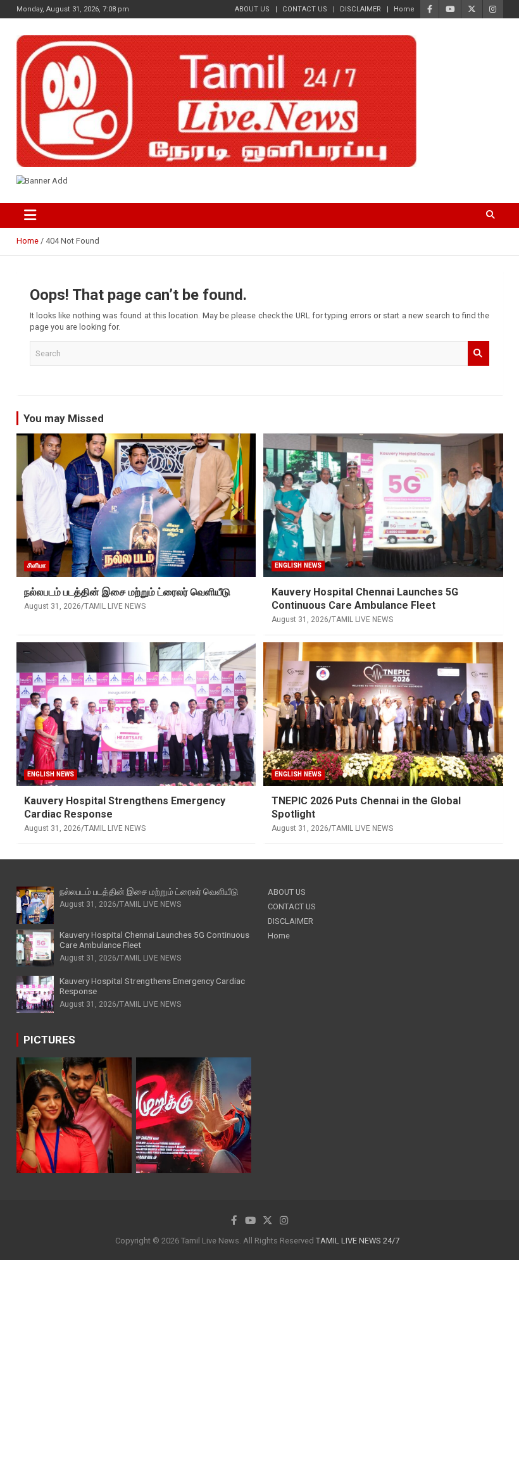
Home (404, 9)
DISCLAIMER (360, 9)
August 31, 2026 (52, 606)
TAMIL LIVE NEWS (115, 606)
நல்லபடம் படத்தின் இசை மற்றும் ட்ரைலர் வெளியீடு (127, 592)
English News (298, 565)
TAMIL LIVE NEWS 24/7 (357, 1240)
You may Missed (63, 418)
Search (478, 353)
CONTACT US (304, 9)
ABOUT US (252, 9)
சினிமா (36, 565)
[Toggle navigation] (30, 215)
